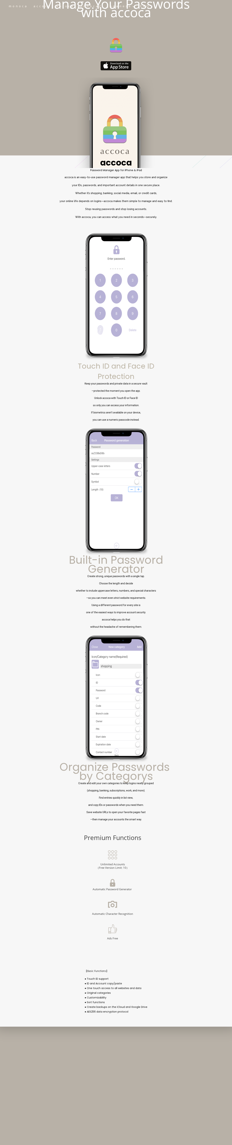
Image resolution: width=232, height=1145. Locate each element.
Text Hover (116, 66)
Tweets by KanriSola (128, 1059)
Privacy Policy (30, 1053)
